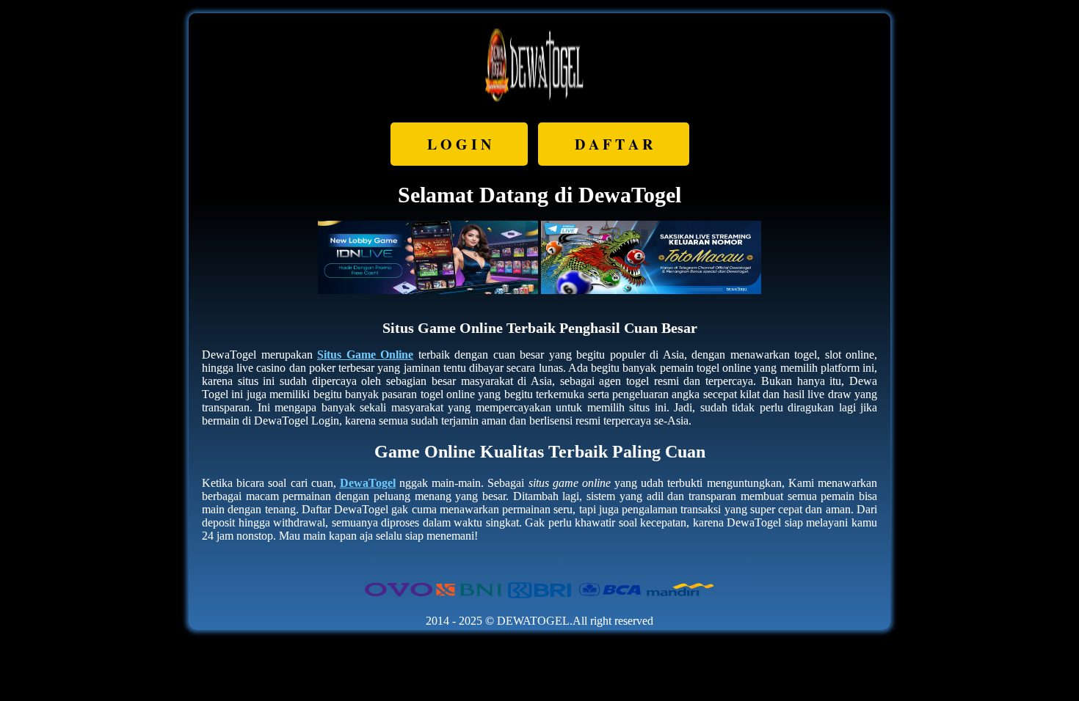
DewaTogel (368, 483)
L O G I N (459, 144)
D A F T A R (614, 144)
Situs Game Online (365, 354)
